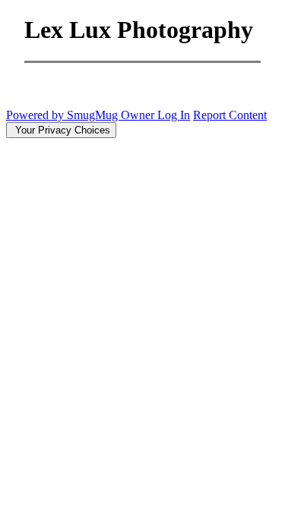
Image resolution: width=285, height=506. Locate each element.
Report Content (230, 114)
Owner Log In (155, 114)
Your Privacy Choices (61, 130)
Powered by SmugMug (63, 114)
